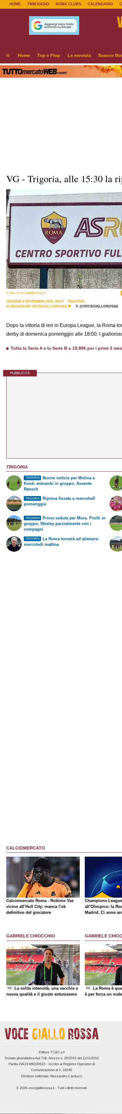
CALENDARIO (100, 4)
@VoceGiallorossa (98, 306)
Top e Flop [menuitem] (48, 55)
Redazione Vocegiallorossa (38, 306)
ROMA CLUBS (68, 4)
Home (15, 4)
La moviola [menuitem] (79, 55)
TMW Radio (38, 4)
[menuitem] (8, 55)
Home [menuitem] (24, 55)
